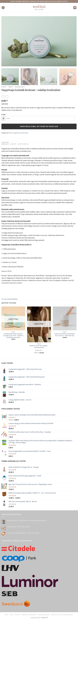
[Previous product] (6, 96)
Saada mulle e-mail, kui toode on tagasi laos (39, 126)
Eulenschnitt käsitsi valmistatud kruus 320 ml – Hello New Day (65, 334)
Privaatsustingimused (28, 615)
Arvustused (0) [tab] (23, 144)
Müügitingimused (43, 615)
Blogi (11, 615)
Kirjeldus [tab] (5, 144)
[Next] (72, 41)
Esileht (3, 87)
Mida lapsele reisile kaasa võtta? (18, 527)
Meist (6, 615)
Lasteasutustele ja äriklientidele (62, 615)
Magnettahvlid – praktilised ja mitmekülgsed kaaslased (26, 520)
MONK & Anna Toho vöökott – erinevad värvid (39, 346)
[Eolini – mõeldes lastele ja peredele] (39, 7)
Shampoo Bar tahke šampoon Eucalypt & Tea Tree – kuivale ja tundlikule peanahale (13, 335)
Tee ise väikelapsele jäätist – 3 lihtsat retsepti (23, 533)
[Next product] (3, 96)
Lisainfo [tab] (13, 144)
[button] (3, 7)
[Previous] (5, 41)
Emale (10, 87)
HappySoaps (16, 133)
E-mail (3, 114)
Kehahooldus (20, 87)
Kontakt (17, 615)
